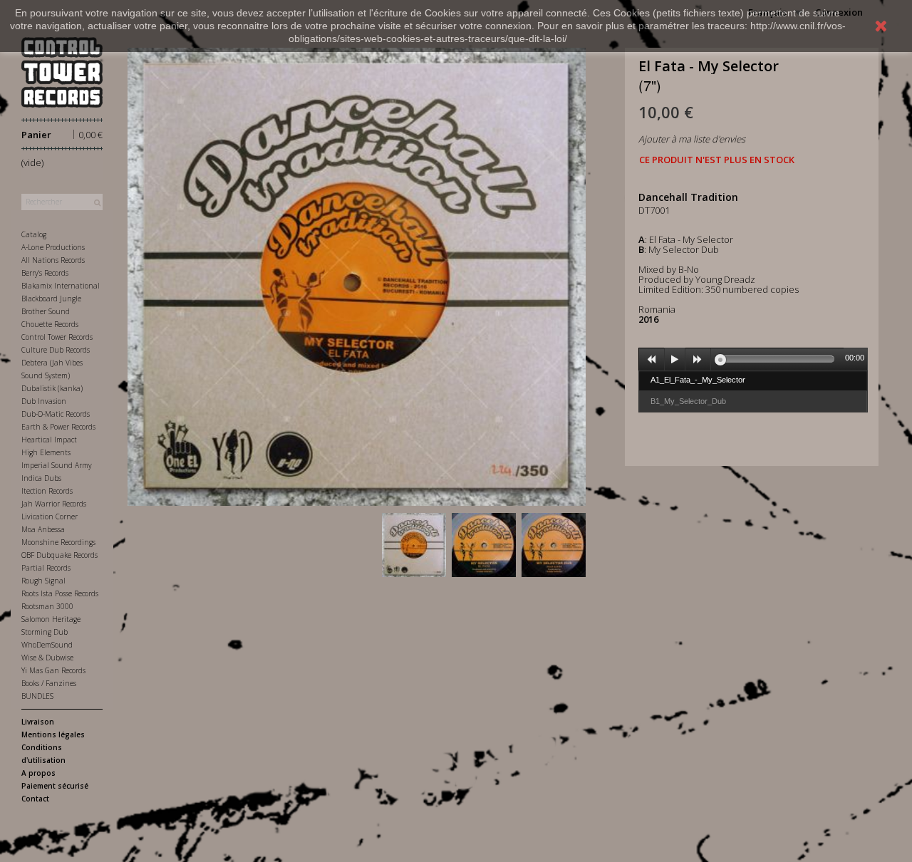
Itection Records (47, 491)
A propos (38, 773)
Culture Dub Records (55, 350)
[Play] (674, 359)
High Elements (46, 452)
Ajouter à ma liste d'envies (691, 139)
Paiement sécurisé (54, 786)
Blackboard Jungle (51, 298)
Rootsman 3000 (47, 606)
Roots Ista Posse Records (59, 593)
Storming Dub (44, 632)
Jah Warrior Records (53, 504)
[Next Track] (698, 359)
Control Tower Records (57, 337)
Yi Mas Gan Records (53, 670)
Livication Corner (49, 516)
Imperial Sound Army (56, 465)
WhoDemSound (47, 645)
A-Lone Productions (53, 247)
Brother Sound (45, 311)
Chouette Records (49, 324)
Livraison (37, 722)
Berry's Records (44, 273)
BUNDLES (37, 696)
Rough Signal (43, 581)
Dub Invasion (43, 401)
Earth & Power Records (58, 427)
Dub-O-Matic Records (55, 414)
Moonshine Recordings (58, 542)
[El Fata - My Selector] (414, 545)
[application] (753, 359)
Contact (35, 799)
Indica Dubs (41, 478)
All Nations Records (53, 260)
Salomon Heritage (51, 619)
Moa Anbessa (43, 529)
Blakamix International (60, 286)
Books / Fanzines (48, 683)
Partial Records (46, 568)
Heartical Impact (49, 440)
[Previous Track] (652, 359)
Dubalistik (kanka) (52, 388)
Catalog (33, 234)
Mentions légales (53, 734)
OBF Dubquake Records (59, 555)
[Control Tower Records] (62, 72)
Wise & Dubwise (47, 658)
